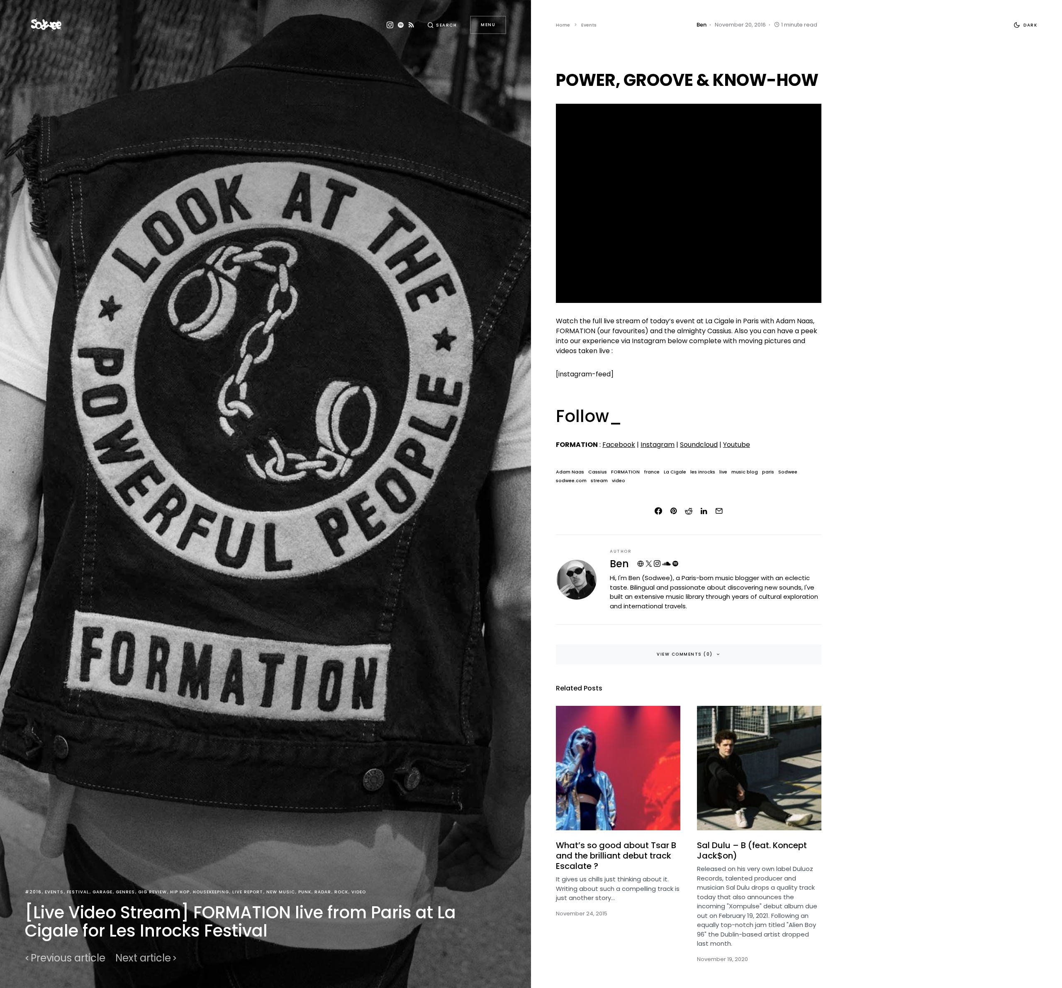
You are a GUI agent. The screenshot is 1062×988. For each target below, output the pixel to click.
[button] (442, 25)
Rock (341, 892)
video (618, 480)
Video (358, 892)
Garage (102, 892)
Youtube (736, 444)
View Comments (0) (685, 654)
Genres (125, 892)
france (652, 472)
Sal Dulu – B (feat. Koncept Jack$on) (752, 850)
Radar (322, 892)
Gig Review (152, 892)
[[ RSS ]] (411, 25)
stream (599, 480)
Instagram (658, 444)
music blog (744, 472)
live (723, 472)
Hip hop (180, 892)
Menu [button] (488, 25)
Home (563, 25)
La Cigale (675, 472)
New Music (280, 892)
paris (768, 472)
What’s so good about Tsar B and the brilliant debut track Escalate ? (616, 855)
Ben (619, 564)
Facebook (618, 444)
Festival (78, 892)
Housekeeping (211, 892)
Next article (143, 958)
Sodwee (787, 472)
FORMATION (625, 472)
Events (54, 892)
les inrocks (702, 472)
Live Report (247, 892)
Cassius (597, 472)
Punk (304, 892)
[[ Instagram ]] (390, 25)
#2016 (33, 892)
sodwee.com (571, 480)
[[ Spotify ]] (401, 25)
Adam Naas (570, 472)
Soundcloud (699, 444)
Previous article (68, 958)
